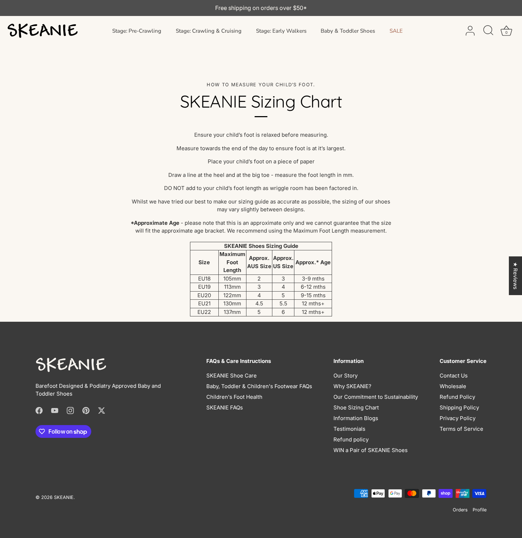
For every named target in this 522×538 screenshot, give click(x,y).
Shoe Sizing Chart (356, 407)
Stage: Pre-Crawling (136, 30)
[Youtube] (54, 410)
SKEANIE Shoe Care (231, 375)
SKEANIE (64, 497)
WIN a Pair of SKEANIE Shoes (370, 450)
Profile (479, 509)
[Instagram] (70, 410)
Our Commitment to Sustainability (375, 396)
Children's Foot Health (234, 396)
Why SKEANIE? (352, 386)
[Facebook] (39, 410)
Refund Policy (457, 396)
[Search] (488, 31)
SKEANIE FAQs (224, 407)
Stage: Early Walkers (281, 30)
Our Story (345, 375)
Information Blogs (355, 418)
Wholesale (453, 386)
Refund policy (351, 439)
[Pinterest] (85, 410)
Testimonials (349, 428)
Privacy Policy (457, 418)
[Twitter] (101, 410)
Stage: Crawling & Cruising (208, 30)
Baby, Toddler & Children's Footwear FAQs (259, 386)
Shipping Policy (459, 407)
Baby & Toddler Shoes (348, 30)
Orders (460, 509)
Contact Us (454, 375)
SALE (396, 30)
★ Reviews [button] (515, 275)
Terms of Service (461, 428)
